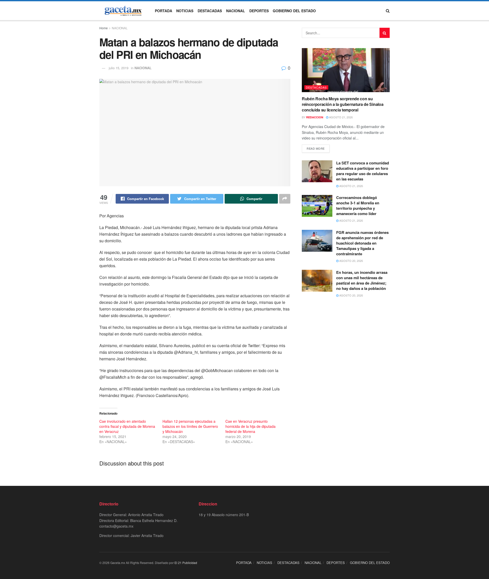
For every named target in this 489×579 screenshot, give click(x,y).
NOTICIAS (184, 10)
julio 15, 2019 (118, 67)
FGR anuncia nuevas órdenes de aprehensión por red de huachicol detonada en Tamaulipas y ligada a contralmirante (362, 243)
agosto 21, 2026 (340, 117)
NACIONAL (235, 10)
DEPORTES (259, 10)
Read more (316, 148)
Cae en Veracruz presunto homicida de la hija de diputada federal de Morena (250, 426)
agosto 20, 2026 (350, 261)
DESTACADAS (210, 10)
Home (103, 28)
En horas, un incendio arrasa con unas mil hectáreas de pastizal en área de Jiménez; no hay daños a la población (361, 280)
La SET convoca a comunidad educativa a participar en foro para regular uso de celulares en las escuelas (362, 171)
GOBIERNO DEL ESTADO (294, 10)
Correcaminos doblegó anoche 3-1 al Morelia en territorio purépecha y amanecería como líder (357, 205)
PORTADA (163, 10)
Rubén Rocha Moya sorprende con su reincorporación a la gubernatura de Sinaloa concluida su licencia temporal (342, 104)
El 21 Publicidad (185, 562)
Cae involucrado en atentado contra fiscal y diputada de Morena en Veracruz (127, 426)
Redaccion (314, 117)
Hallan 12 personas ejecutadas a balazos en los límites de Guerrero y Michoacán (190, 426)
